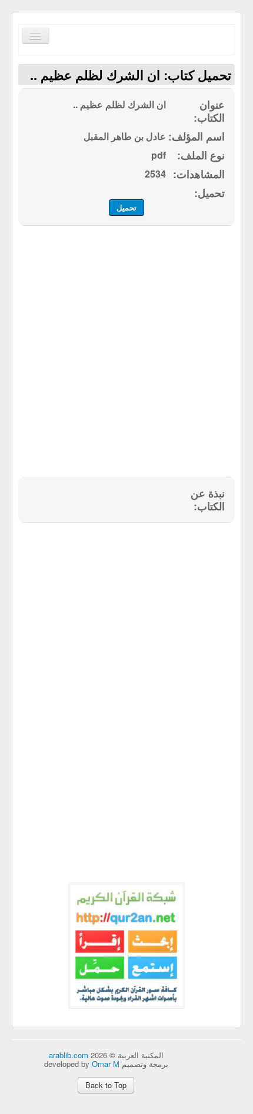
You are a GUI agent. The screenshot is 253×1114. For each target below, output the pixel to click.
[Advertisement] (126, 358)
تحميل (126, 207)
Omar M (105, 1063)
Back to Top (105, 1084)
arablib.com (68, 1055)
